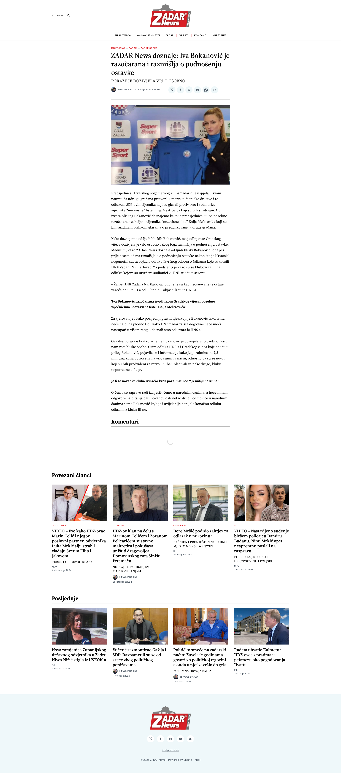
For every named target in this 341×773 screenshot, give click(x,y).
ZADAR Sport (149, 48)
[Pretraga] (68, 15)
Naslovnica (123, 35)
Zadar (170, 35)
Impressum (219, 35)
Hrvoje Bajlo (127, 89)
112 (236, 525)
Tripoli (197, 759)
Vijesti (183, 35)
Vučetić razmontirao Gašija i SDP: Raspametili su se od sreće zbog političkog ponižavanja (139, 657)
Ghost (186, 759)
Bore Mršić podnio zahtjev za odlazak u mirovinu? (200, 533)
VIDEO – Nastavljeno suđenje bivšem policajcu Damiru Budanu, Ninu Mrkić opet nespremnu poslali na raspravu (261, 541)
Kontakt (200, 35)
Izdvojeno (118, 48)
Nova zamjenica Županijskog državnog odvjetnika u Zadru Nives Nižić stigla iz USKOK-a (79, 655)
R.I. (175, 551)
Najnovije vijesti (148, 35)
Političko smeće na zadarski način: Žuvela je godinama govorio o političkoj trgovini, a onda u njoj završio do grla (200, 657)
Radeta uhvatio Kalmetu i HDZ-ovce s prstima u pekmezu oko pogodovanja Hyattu (259, 657)
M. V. (54, 567)
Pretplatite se (170, 750)
